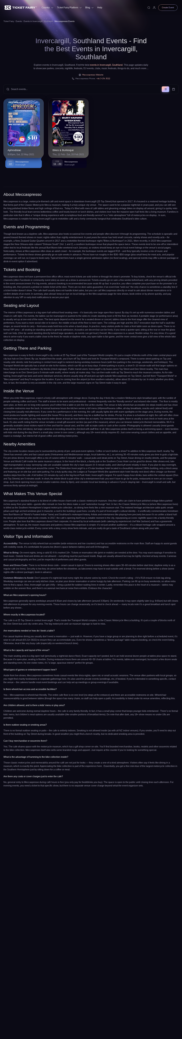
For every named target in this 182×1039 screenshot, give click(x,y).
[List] (165, 89)
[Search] (148, 7)
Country (46, 7)
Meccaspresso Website (92, 75)
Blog (87, 7)
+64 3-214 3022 (103, 79)
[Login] (154, 7)
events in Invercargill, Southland (106, 65)
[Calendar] (173, 89)
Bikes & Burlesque (63, 150)
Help (99, 7)
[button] (91, 89)
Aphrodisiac (14, 150)
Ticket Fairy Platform (67, 7)
